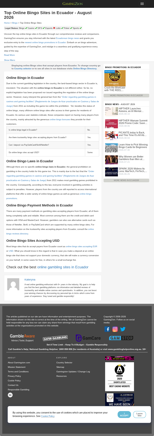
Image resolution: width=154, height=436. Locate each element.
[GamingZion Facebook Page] (107, 329)
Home (7, 23)
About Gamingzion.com (19, 362)
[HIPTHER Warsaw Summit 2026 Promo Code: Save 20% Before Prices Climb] (111, 123)
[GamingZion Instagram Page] (115, 329)
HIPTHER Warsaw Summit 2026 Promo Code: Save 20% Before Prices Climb (133, 121)
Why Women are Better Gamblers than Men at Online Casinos (131, 157)
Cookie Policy (14, 380)
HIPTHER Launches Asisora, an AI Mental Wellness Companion (130, 109)
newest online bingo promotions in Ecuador (45, 42)
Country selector (22, 68)
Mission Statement (16, 367)
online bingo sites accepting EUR (81, 246)
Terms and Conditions (18, 371)
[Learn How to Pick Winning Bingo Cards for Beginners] (111, 147)
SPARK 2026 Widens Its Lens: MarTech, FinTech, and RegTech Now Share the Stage (132, 169)
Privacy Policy (14, 376)
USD (11, 251)
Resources (61, 376)
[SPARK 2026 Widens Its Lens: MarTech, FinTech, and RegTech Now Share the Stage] (111, 171)
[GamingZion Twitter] (122, 329)
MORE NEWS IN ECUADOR (126, 180)
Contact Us (13, 385)
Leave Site (139, 414)
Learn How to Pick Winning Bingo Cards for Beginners (133, 145)
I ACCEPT (124, 414)
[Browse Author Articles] (14, 284)
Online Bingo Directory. (85, 68)
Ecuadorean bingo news (67, 38)
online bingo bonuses (60, 119)
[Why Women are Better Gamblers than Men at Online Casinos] (111, 159)
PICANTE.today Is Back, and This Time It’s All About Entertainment (133, 133)
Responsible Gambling (18, 389)
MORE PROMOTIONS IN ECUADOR (126, 95)
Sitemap (60, 367)
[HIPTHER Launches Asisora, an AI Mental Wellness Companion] (111, 111)
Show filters (9, 60)
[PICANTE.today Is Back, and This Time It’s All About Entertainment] (111, 135)
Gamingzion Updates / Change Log (73, 371)
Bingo (15, 23)
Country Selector (64, 362)
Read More (9, 55)
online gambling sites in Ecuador (62, 267)
